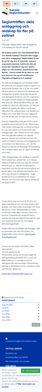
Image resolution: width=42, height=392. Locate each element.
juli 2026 (5, 308)
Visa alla (36, 325)
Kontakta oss (11, 353)
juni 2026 (5, 311)
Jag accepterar (31, 371)
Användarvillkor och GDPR (17, 357)
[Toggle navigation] (37, 13)
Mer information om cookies (17, 361)
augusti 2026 (7, 305)
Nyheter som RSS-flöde (13, 297)
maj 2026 (5, 314)
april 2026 (6, 317)
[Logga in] (35, 4)
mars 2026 (6, 320)
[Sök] (16, 4)
